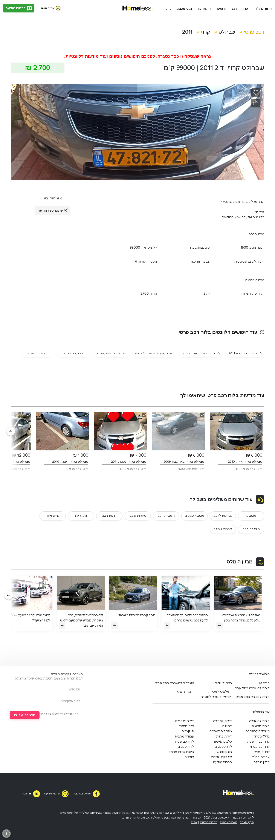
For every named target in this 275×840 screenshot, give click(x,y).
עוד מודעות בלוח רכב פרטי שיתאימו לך (222, 395)
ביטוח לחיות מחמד (181, 752)
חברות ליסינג (223, 529)
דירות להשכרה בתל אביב (252, 688)
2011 (187, 32)
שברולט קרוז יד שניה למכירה (153, 353)
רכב (234, 8)
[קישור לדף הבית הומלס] (137, 8)
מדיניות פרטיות (208, 822)
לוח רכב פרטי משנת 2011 (245, 353)
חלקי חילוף (81, 515)
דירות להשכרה (259, 721)
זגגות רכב (109, 515)
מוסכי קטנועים (194, 515)
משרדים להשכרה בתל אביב (174, 683)
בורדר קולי (184, 691)
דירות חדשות (261, 726)
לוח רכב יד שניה (258, 741)
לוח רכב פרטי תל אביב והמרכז (200, 353)
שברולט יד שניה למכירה (111, 353)
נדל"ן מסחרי (261, 736)
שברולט (227, 32)
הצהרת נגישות (228, 822)
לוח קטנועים (186, 746)
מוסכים (251, 515)
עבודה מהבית (184, 736)
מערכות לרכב (222, 515)
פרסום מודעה (16, 8)
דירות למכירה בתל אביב (253, 697)
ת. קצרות (188, 731)
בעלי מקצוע (184, 8)
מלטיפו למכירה (218, 691)
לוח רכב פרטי (36, 353)
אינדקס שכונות (221, 757)
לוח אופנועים (223, 746)
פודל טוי (264, 683)
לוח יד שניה (262, 752)
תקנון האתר (247, 822)
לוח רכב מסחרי (259, 746)
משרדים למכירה (220, 731)
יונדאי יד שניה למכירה (216, 697)
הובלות (189, 757)
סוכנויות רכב (251, 529)
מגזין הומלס (239, 561)
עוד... (168, 8)
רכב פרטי (254, 32)
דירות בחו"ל (224, 736)
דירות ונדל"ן (264, 8)
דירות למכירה (222, 721)
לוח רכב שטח (184, 741)
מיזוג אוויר (52, 515)
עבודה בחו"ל (261, 757)
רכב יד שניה (223, 683)
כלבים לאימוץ (222, 741)
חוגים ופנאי (224, 752)
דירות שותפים (184, 721)
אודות (194, 822)
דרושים (221, 8)
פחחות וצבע (137, 515)
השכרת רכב (166, 515)
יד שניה (246, 8)
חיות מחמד (204, 8)
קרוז (205, 32)
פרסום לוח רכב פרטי (73, 353)
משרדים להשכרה (258, 731)
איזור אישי (48, 8)
